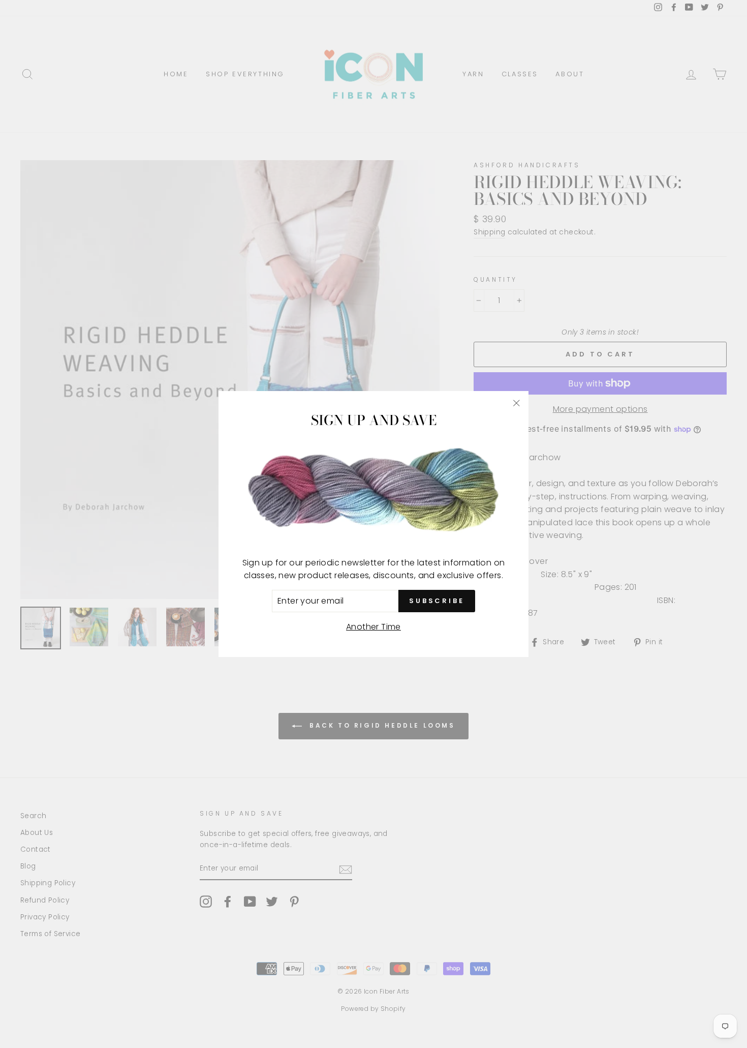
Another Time (373, 627)
